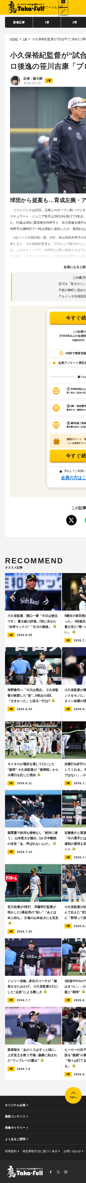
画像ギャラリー (15, 1127)
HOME (14, 39)
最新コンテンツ (15, 1116)
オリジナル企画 (15, 1105)
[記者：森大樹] (15, 80)
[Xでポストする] (71, 520)
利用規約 (11, 1151)
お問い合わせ (72, 1151)
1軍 (47, 22)
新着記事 (19, 22)
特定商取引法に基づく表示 (40, 1151)
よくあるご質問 (15, 1139)
